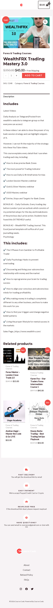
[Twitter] (32, 589)
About (26, 565)
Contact (26, 570)
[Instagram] (21, 589)
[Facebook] (26, 589)
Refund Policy (26, 575)
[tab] (26, 97)
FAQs (26, 579)
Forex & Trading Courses (17, 53)
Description (8, 96)
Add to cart (33, 75)
